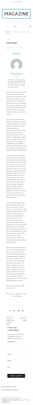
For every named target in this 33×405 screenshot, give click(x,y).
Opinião (8, 39)
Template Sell (5, 402)
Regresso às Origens (23, 319)
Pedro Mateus (16, 73)
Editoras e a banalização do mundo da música (10, 321)
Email (9, 360)
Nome (9, 354)
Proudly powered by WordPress (10, 400)
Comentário (11, 341)
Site (8, 367)
